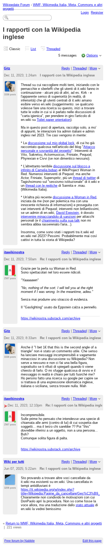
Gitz (7, 68)
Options (92, 55)
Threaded (53, 49)
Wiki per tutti (14, 462)
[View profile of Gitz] (9, 88)
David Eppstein (67, 213)
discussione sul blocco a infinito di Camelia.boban (55, 168)
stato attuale (85, 505)
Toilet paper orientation (53, 120)
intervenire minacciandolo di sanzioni (48, 216)
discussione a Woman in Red (74, 197)
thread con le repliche (41, 185)
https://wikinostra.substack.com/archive (50, 318)
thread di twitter (84, 178)
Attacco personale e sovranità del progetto (58, 149)
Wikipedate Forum (16, 5)
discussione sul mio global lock (51, 143)
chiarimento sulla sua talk (61, 220)
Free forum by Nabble (19, 541)
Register (97, 12)
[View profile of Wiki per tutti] (9, 482)
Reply (65, 68)
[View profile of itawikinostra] (10, 272)
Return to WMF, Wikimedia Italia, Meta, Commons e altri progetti (54, 523)
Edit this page (92, 541)
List (33, 49)
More (93, 68)
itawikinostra (14, 252)
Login (85, 12)
